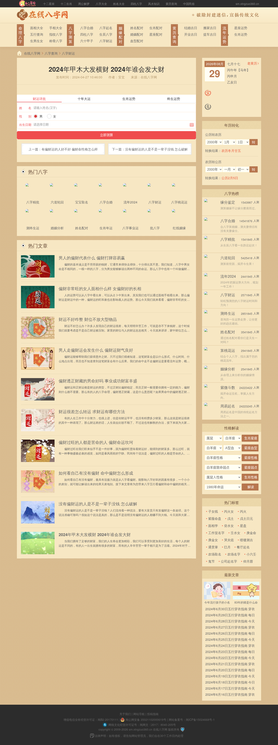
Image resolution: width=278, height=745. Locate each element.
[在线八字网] (43, 15)
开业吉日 (190, 34)
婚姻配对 (136, 34)
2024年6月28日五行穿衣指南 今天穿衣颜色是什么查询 (230, 621)
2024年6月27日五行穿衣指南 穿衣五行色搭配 (230, 627)
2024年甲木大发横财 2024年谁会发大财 (95, 534)
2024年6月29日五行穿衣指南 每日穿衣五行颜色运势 (230, 615)
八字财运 (105, 40)
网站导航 (139, 714)
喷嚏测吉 (246, 540)
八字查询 (51, 53)
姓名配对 (136, 27)
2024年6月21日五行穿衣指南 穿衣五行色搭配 (230, 664)
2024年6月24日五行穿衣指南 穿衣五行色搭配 (230, 646)
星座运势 (240, 27)
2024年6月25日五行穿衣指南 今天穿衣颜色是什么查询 (230, 640)
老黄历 (252, 63)
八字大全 (101, 4)
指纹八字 (55, 34)
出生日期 (25, 124)
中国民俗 (189, 4)
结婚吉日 (190, 27)
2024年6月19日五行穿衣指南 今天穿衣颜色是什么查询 (230, 676)
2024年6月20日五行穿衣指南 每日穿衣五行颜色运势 (230, 670)
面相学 (213, 525)
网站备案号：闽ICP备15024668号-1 (192, 720)
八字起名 (105, 27)
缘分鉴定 (227, 202)
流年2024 (228, 276)
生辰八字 (105, 34)
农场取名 (214, 554)
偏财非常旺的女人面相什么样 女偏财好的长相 (100, 288)
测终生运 (227, 313)
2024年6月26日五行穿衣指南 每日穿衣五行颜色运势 (230, 633)
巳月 (227, 547)
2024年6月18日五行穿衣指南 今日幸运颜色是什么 (230, 682)
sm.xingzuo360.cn (247, 4)
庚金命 (251, 532)
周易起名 (227, 405)
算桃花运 (227, 350)
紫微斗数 (227, 387)
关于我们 (125, 714)
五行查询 (36, 34)
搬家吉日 (209, 27)
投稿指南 (153, 714)
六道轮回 (227, 257)
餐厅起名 (243, 547)
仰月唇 (248, 561)
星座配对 (155, 34)
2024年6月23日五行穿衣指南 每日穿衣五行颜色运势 (230, 652)
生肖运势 (240, 34)
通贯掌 (213, 547)
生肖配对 (155, 27)
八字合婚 (86, 27)
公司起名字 (229, 561)
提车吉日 (209, 34)
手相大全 (55, 27)
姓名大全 (119, 4)
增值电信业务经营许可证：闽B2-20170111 (90, 720)
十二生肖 (66, 4)
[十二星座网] (27, 3)
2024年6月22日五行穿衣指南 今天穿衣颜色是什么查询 (230, 658)
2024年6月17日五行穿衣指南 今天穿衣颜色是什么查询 (230, 688)
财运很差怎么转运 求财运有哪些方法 (92, 411)
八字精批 (227, 239)
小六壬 (251, 554)
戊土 (230, 518)
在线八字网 (32, 53)
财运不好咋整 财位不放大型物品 (88, 319)
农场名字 (233, 554)
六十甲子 (86, 40)
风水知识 (154, 4)
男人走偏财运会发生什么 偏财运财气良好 (96, 350)
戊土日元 (246, 518)
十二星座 (49, 4)
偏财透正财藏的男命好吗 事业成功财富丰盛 (98, 380)
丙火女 (229, 511)
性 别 (25, 116)
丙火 (243, 511)
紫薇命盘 (214, 518)
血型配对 (136, 40)
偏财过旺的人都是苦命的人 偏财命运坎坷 (96, 442)
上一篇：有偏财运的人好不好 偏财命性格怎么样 (63, 149)
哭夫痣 (229, 540)
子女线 (213, 511)
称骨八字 (55, 40)
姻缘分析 (227, 368)
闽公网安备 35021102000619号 (146, 720)
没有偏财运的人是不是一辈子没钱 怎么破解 (98, 503)
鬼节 (211, 561)
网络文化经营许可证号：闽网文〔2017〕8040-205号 (142, 725)
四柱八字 (136, 4)
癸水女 (229, 525)
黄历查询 (171, 4)
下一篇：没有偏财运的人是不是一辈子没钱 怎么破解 (150, 149)
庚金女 (213, 540)
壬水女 (235, 532)
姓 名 (25, 108)
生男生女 (36, 40)
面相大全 (36, 27)
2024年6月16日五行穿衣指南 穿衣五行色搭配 (230, 695)
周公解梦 (84, 4)
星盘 (243, 525)
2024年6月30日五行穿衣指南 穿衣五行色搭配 (230, 609)
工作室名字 (216, 532)
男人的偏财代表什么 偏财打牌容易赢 (92, 257)
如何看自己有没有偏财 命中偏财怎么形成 (96, 473)
